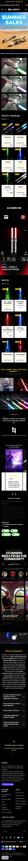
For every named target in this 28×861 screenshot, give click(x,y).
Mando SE (8, 137)
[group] (14, 30)
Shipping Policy (20, 798)
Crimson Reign (20, 354)
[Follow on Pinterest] (14, 837)
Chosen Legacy (7, 354)
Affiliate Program (21, 804)
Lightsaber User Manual (6, 795)
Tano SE (20, 187)
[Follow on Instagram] (10, 837)
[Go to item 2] (9, 259)
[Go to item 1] (4, 259)
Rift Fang (20, 328)
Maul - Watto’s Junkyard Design (10, 268)
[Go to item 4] (18, 259)
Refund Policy (20, 795)
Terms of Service (21, 801)
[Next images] (25, 384)
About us (4, 805)
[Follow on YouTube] (18, 837)
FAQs (3, 802)
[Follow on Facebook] (3, 837)
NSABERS (4, 264)
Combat (7, 162)
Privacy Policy (20, 793)
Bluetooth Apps (6, 799)
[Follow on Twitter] (7, 837)
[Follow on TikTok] (22, 837)
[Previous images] (2, 384)
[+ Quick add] (11, 133)
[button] (13, 494)
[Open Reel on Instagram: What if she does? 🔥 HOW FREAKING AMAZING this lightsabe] (12, 601)
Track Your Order (7, 812)
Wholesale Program (19, 807)
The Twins (20, 137)
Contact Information (5, 808)
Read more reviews (14, 498)
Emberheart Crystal (20, 302)
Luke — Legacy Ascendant (7, 302)
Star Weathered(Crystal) (9, 329)
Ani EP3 (20, 162)
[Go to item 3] (14, 259)
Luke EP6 (7, 187)
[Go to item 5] (23, 259)
